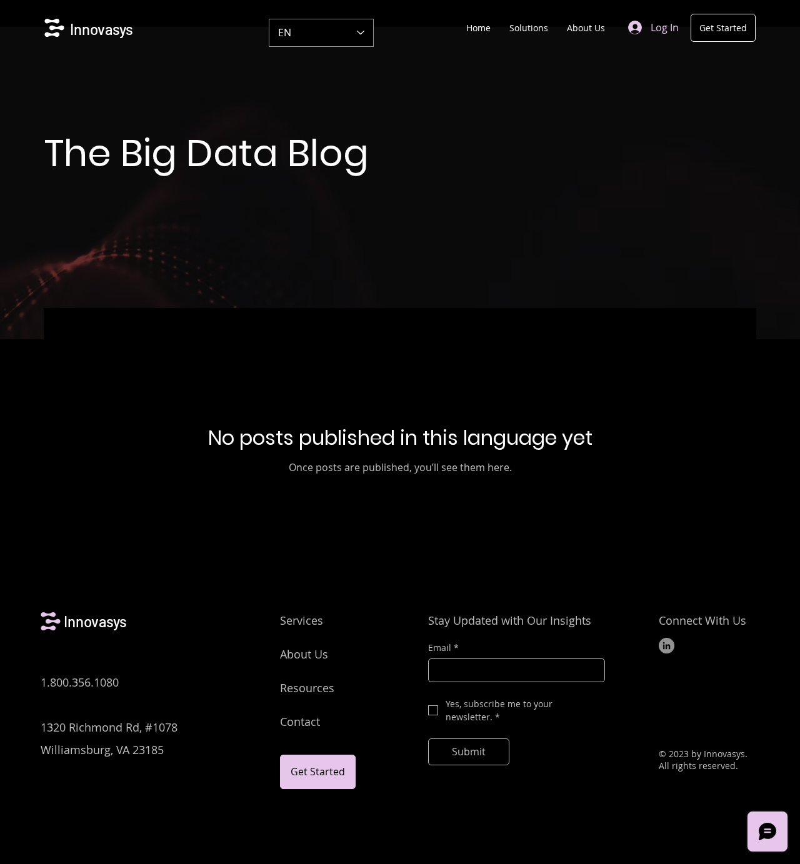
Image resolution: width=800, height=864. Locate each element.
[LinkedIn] (666, 645)
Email (443, 647)
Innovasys (101, 29)
